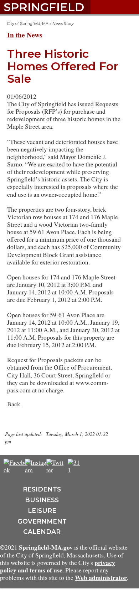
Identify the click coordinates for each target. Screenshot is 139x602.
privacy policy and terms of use (57, 566)
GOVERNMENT (42, 521)
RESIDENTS (42, 489)
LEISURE (42, 510)
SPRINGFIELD (44, 7)
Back (13, 404)
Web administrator (101, 577)
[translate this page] (96, 466)
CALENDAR (42, 531)
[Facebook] (16, 469)
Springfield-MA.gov (46, 547)
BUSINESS (42, 500)
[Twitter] (55, 469)
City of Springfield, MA (27, 23)
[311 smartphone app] (75, 469)
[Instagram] (38, 469)
